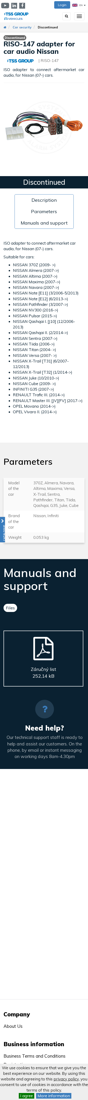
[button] (2, 529)
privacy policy (66, 1078)
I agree (26, 1095)
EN (81, 5)
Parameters (44, 211)
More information (54, 1095)
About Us (13, 1026)
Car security (22, 27)
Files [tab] (10, 608)
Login (62, 5)
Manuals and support (44, 223)
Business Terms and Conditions (34, 1056)
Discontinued (48, 27)
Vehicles (15, 18)
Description (44, 200)
